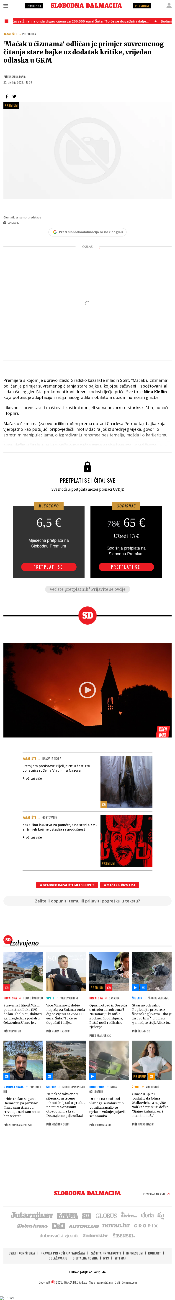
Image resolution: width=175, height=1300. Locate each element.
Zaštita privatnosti (105, 1253)
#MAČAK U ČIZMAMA (119, 885)
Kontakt (154, 1253)
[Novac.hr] (116, 1225)
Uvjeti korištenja (22, 1253)
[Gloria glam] (161, 1215)
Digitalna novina (85, 1258)
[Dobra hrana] (32, 1225)
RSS (106, 1258)
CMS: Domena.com (126, 1282)
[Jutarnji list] (31, 1215)
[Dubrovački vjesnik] (59, 1235)
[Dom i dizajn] (58, 1225)
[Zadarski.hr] (95, 1235)
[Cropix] (145, 1225)
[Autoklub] (84, 1225)
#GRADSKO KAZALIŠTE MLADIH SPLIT (67, 885)
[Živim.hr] (129, 1215)
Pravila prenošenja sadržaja (63, 1253)
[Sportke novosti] (87, 1215)
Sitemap (120, 1258)
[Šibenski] (123, 1235)
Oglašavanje (58, 1258)
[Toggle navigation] (5, 5)
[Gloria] (147, 1215)
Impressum (134, 1253)
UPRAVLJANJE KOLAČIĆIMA (87, 1272)
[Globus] (106, 1215)
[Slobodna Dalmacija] (86, 5)
